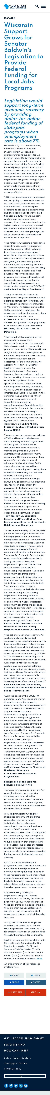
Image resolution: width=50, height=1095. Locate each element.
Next (33, 992)
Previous (16, 992)
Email (37, 975)
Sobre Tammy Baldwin (17, 1057)
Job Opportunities (15, 1063)
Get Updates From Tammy (24, 1038)
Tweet (37, 982)
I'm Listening (14, 1045)
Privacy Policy (13, 1068)
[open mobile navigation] (43, 6)
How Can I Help (16, 1051)
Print (15, 975)
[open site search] (37, 6)
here (39, 958)
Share (15, 982)
